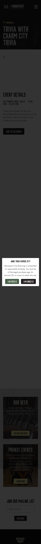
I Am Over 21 (12, 282)
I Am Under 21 (28, 282)
